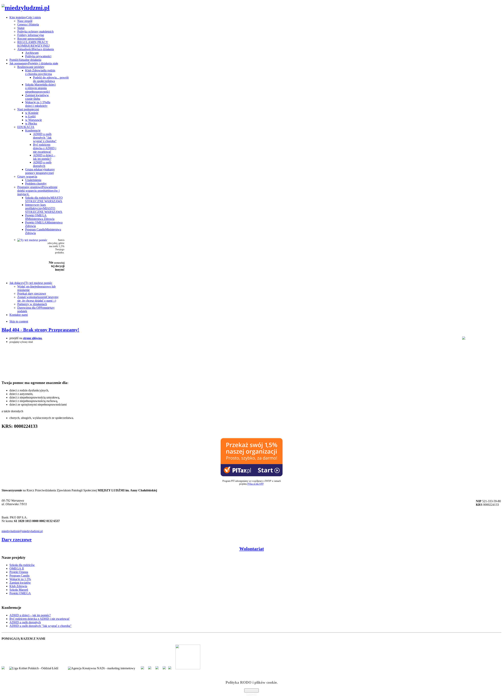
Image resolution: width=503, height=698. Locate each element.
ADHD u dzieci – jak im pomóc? (30, 615)
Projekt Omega (18, 572)
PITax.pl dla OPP (255, 484)
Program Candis (19, 575)
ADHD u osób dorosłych (25, 622)
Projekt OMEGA (20, 593)
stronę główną (32, 338)
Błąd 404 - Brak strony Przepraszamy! (40, 329)
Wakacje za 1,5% (20, 579)
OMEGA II (16, 568)
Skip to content (18, 321)
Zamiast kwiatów (20, 582)
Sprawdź (251, 694)
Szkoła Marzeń (18, 589)
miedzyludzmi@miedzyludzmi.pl (22, 531)
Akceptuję (251, 690)
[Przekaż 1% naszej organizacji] (252, 475)
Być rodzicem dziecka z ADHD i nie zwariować (39, 618)
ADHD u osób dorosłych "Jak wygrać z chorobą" (40, 625)
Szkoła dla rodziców (22, 565)
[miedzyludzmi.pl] (26, 7)
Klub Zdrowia (18, 586)
